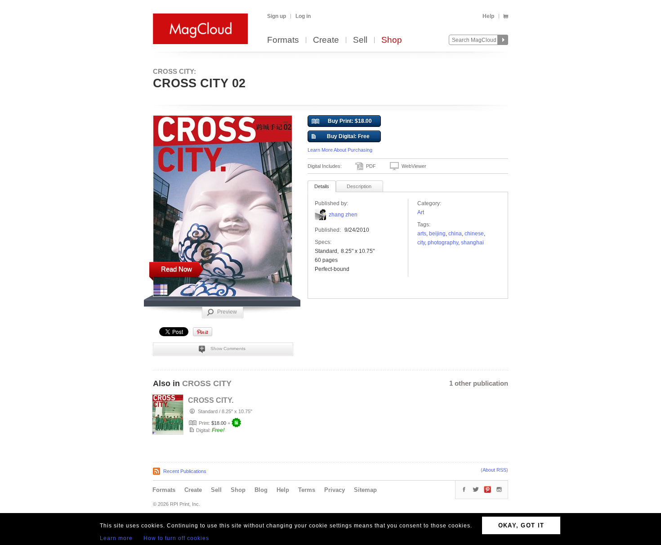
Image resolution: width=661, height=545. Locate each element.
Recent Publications (184, 471)
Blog (261, 489)
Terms (306, 489)
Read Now (176, 269)
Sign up (276, 16)
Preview (227, 312)
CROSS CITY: (174, 71)
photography (443, 242)
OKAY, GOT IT (521, 525)
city (421, 242)
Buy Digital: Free (348, 136)
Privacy (334, 489)
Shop (391, 40)
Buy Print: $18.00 (350, 121)
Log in (303, 16)
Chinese (474, 233)
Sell (360, 40)
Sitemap (365, 489)
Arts (421, 233)
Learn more (116, 538)
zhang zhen (343, 215)
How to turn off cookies (176, 538)
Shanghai (472, 242)
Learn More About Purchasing (340, 150)
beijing (437, 233)
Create (326, 40)
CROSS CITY (207, 383)
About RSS (494, 470)
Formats (283, 40)
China (455, 233)
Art (420, 212)
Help (488, 16)
